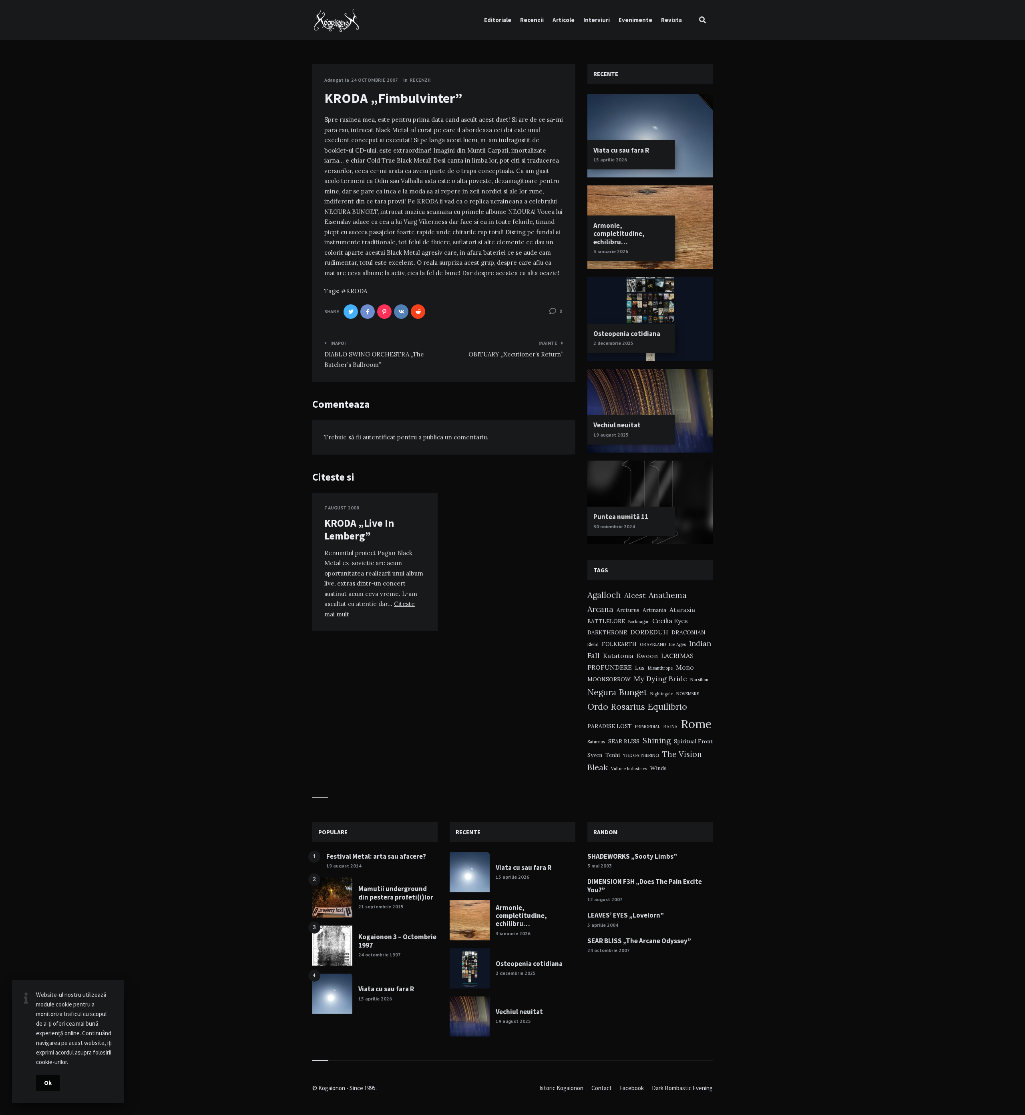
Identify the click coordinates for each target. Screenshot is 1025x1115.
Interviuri (596, 20)
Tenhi (612, 755)
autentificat (379, 437)
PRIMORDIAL (647, 726)
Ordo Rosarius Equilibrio (637, 706)
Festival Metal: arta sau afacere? (376, 856)
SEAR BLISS (623, 741)
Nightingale (661, 693)
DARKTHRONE (607, 632)
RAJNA (670, 726)
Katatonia (618, 656)
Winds (658, 768)
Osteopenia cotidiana (626, 333)
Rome (696, 723)
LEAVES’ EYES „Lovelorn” (625, 915)
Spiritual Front (693, 741)
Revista (671, 20)
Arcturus (628, 610)
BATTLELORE (606, 621)
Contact (601, 1088)
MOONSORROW (609, 679)
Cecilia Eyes (670, 621)
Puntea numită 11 (620, 516)
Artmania (654, 610)
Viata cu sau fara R (621, 150)
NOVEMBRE (687, 693)
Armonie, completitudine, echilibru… (619, 233)
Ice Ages (677, 644)
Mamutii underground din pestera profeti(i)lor (395, 892)
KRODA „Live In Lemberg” (359, 529)
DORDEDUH (649, 632)
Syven (594, 755)
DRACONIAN (688, 632)
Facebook (632, 1088)
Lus (640, 667)
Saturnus (596, 742)
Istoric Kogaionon (561, 1088)
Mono (685, 667)
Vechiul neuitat (617, 425)
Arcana (600, 609)
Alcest (634, 595)
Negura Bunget (617, 692)
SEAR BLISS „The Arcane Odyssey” (639, 940)
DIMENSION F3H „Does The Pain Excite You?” (644, 885)
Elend (593, 644)
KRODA (356, 291)
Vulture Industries (629, 768)
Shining (657, 740)
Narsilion (699, 679)
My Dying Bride (660, 678)
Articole (564, 20)
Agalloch (604, 595)
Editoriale (497, 20)
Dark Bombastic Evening (682, 1088)
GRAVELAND (653, 644)
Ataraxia (682, 610)
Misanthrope (660, 668)
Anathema (668, 595)
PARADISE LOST (609, 726)
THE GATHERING (641, 755)
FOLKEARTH (619, 644)
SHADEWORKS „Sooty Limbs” (632, 856)
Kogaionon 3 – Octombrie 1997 (397, 940)
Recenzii (532, 20)
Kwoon (647, 656)
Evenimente (635, 20)
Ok (48, 1083)
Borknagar (638, 621)
